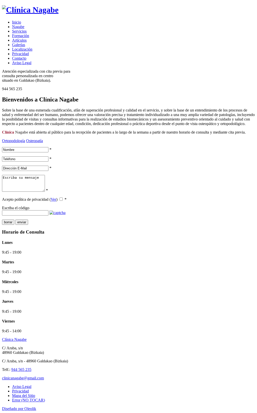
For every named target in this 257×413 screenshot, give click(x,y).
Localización (22, 49)
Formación (20, 36)
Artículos (19, 40)
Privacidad (20, 54)
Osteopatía (34, 141)
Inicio (16, 22)
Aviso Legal (21, 63)
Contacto (19, 58)
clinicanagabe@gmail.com (23, 378)
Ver (53, 199)
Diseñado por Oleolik (19, 408)
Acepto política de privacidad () (29, 199)
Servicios (19, 31)
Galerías (18, 45)
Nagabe (18, 27)
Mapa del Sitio (23, 395)
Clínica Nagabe (14, 339)
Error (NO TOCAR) (28, 400)
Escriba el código (15, 208)
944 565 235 (21, 369)
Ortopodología (13, 141)
